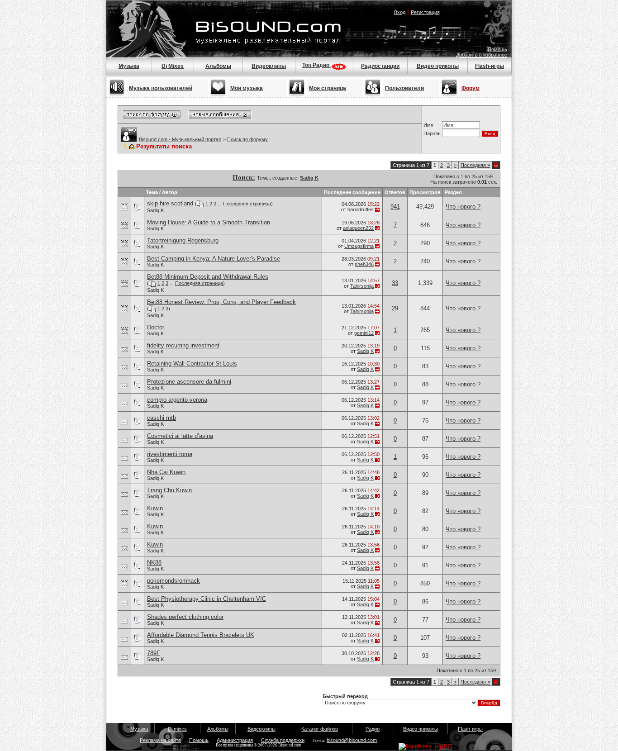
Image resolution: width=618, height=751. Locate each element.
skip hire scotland (170, 203)
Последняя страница (247, 203)
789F (153, 653)
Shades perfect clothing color (185, 616)
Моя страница (327, 88)
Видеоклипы (269, 66)
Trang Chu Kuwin (169, 490)
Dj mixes (177, 729)
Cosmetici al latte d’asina (180, 436)
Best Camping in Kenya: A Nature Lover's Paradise (213, 258)
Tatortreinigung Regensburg (183, 240)
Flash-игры (489, 66)
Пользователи (404, 88)
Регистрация (425, 12)
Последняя (475, 165)
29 (395, 308)
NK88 (154, 562)
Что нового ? (463, 206)
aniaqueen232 (358, 228)
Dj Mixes (173, 66)
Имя (428, 125)
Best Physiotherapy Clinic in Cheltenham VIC (206, 598)
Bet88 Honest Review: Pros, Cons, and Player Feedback (221, 302)
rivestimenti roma (169, 454)
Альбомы (218, 66)
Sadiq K (155, 210)
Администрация (235, 740)
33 (395, 283)
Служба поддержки (282, 740)
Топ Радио (316, 65)
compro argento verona (177, 399)
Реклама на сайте (160, 740)
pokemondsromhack (173, 580)
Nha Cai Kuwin (166, 472)
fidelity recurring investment (183, 345)
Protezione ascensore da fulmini (189, 381)
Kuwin (155, 508)
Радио (373, 729)
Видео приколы (438, 66)
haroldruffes (360, 209)
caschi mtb (161, 417)
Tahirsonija (362, 286)
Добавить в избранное (481, 54)
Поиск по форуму (247, 139)
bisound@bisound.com (352, 740)
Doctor (155, 327)
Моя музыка (246, 88)
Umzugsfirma (359, 246)
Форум (470, 88)
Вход (399, 12)
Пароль (432, 133)
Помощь (497, 49)
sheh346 (364, 264)
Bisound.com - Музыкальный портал (180, 139)
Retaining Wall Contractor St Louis (192, 363)
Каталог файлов (319, 729)
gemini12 (364, 333)
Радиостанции (380, 66)
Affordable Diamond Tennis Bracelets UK (200, 635)
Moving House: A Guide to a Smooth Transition (208, 222)
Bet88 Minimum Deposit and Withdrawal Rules (207, 276)
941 (395, 206)
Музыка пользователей (160, 88)
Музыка (129, 66)
